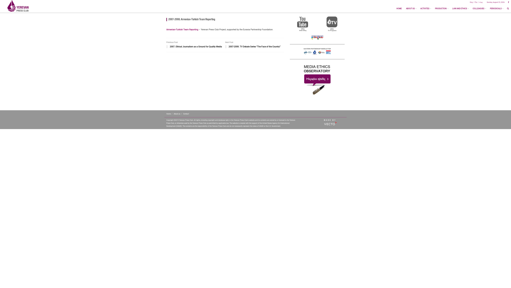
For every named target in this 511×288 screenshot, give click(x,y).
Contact (186, 114)
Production (441, 8)
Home (399, 8)
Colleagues (478, 8)
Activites (424, 8)
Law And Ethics (459, 8)
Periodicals (496, 8)
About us (410, 8)
